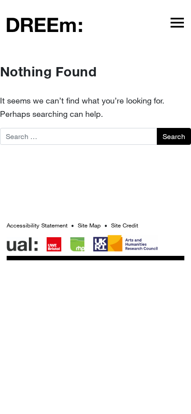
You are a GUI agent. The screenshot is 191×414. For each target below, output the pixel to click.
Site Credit (124, 225)
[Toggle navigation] (177, 22)
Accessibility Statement (37, 225)
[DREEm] (44, 24)
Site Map (89, 225)
